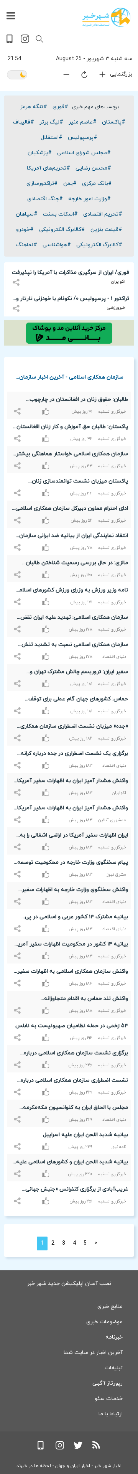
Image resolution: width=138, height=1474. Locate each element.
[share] (17, 277)
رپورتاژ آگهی (107, 1383)
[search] (39, 39)
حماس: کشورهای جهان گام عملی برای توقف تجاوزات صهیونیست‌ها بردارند (78, 700)
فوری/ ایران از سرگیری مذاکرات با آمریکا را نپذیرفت (70, 272)
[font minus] (62, 76)
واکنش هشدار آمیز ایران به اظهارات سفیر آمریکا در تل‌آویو (72, 809)
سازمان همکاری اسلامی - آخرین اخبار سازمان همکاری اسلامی (67, 377)
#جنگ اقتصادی (45, 199)
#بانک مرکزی (97, 183)
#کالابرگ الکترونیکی (62, 229)
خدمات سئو (109, 1398)
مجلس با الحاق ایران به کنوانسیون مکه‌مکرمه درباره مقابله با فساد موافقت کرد (75, 1109)
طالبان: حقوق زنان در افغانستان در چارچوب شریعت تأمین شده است (79, 401)
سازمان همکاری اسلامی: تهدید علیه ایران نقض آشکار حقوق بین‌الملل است (74, 619)
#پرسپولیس (82, 137)
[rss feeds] (96, 1448)
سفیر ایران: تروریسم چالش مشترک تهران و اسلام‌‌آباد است (79, 673)
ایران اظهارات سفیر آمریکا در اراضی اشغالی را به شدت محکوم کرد (74, 837)
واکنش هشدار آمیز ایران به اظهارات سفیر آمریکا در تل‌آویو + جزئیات (72, 782)
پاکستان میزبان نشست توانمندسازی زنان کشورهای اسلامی (80, 482)
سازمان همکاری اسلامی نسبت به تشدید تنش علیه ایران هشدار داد (74, 646)
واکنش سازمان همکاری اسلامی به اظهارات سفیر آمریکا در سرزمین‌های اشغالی (72, 973)
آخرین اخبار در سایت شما (93, 1352)
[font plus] (98, 76)
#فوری (60, 106)
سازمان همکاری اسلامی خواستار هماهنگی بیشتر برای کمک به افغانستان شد (72, 455)
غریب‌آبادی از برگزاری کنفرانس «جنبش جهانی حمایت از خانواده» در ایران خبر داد (76, 1191)
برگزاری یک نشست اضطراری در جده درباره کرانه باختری (74, 755)
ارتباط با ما (111, 1414)
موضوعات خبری (104, 1322)
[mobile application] (10, 41)
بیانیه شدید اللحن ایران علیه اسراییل (85, 1134)
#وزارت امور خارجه (89, 199)
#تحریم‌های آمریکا (48, 168)
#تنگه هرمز (33, 106)
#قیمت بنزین (106, 229)
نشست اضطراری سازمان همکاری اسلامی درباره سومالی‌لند (74, 1082)
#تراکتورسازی (42, 183)
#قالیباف (23, 122)
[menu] (11, 16)
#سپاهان (27, 214)
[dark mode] (17, 75)
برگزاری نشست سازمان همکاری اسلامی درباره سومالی (76, 1054)
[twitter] (78, 1448)
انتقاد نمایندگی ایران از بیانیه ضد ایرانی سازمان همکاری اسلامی (73, 537)
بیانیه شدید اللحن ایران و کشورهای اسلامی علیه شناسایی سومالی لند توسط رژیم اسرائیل (72, 1163)
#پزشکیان (40, 152)
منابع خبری (110, 1306)
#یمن (70, 183)
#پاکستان (113, 122)
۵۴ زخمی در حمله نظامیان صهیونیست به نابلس (71, 1025)
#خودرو (25, 229)
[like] (18, 406)
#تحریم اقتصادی (102, 214)
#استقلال (51, 137)
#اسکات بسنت (60, 214)
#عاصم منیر (83, 122)
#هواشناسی (57, 245)
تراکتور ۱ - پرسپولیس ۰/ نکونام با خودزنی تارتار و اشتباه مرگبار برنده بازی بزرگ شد (72, 300)
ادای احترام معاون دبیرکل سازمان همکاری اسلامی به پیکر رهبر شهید (71, 510)
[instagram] (25, 41)
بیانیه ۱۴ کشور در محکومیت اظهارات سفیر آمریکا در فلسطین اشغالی (70, 945)
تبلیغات (114, 1368)
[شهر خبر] (106, 17)
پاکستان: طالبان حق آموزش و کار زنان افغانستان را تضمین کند (70, 428)
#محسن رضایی (93, 168)
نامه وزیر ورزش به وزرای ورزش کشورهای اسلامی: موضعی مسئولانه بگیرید (70, 591)
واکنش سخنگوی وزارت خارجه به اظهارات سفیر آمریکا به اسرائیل (75, 891)
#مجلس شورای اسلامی (84, 152)
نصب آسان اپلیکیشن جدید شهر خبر (69, 1283)
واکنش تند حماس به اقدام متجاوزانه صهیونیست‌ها (86, 1000)
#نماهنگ (26, 245)
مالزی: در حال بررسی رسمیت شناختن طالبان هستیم (77, 564)
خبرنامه (114, 1337)
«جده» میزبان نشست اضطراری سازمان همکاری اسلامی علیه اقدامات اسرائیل (74, 728)
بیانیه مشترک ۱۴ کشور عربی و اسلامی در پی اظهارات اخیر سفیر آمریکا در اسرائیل (76, 918)
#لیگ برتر (51, 122)
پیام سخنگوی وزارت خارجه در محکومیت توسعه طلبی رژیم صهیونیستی (72, 864)
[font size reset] (80, 76)
